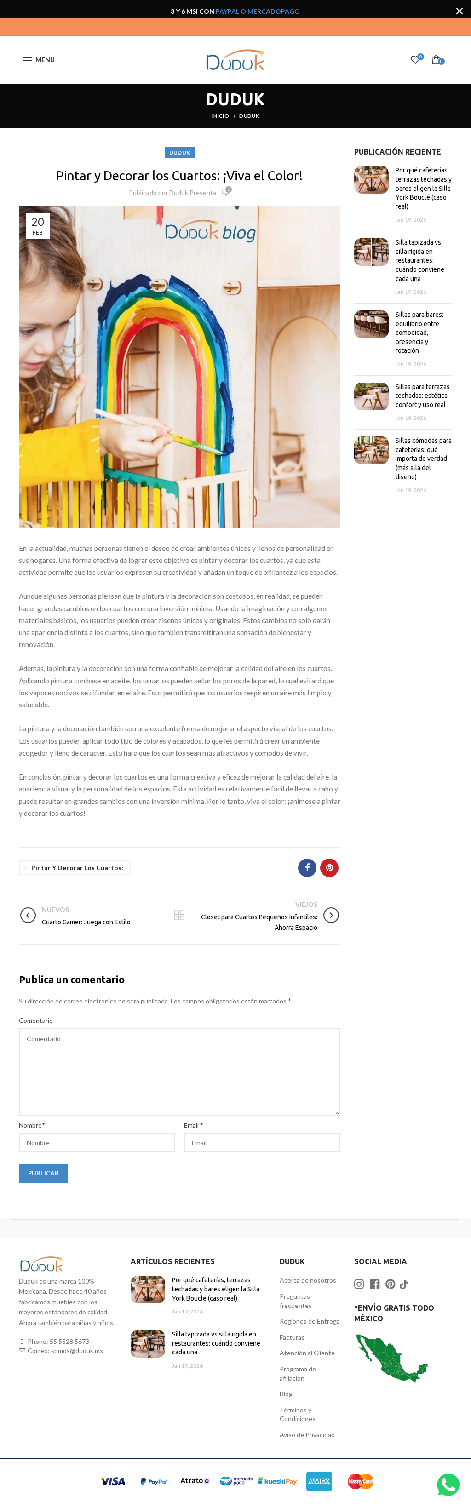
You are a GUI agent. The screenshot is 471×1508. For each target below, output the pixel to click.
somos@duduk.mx (77, 1350)
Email (193, 1124)
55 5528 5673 (69, 1341)
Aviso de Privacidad (307, 1435)
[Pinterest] (329, 868)
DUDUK (249, 116)
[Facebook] (307, 868)
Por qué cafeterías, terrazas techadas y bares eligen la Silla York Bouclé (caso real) (424, 188)
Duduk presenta (192, 192)
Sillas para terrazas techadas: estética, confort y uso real (423, 395)
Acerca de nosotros (308, 1280)
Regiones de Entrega (310, 1321)
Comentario (36, 1020)
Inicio (221, 116)
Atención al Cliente (307, 1353)
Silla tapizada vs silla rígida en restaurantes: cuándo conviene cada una (420, 260)
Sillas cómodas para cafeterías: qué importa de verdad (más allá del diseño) (424, 458)
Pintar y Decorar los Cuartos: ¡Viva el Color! (179, 175)
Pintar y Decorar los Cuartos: (77, 868)
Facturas (292, 1337)
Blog (286, 1394)
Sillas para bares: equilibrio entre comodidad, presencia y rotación (419, 332)
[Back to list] (179, 916)
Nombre (32, 1124)
